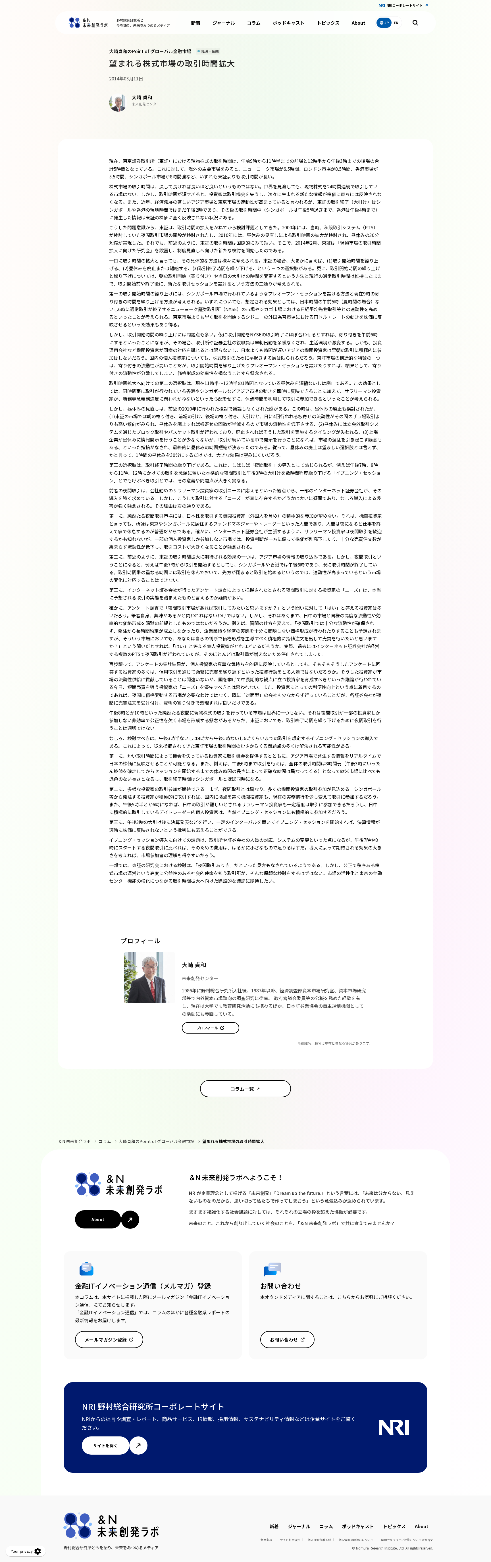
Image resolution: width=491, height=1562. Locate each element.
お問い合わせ (284, 1339)
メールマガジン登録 (106, 1339)
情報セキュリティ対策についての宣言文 (407, 1540)
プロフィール (207, 1027)
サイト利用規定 (290, 1540)
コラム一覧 (242, 1088)
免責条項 (266, 1540)
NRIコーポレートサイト (405, 5)
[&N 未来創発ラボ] (88, 22)
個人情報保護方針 (319, 1540)
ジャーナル (224, 22)
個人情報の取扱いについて (356, 1540)
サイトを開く (105, 1445)
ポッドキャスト (289, 22)
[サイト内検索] (415, 23)
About (358, 22)
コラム (254, 22)
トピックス (328, 22)
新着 (195, 22)
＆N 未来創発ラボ (74, 1141)
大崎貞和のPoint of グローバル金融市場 (156, 1141)
